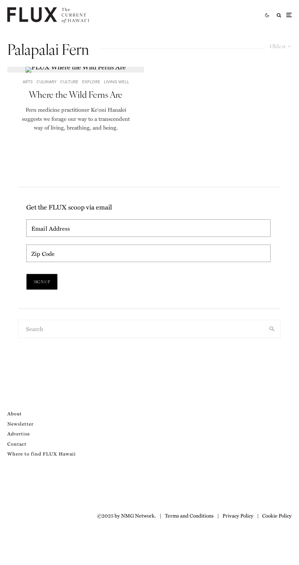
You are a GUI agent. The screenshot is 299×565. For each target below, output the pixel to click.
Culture (69, 81)
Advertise (18, 433)
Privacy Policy (237, 515)
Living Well (116, 81)
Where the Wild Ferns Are (76, 94)
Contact (17, 443)
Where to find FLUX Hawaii (41, 453)
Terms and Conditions (189, 515)
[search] (272, 329)
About (14, 413)
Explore (91, 81)
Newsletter (20, 423)
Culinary (46, 81)
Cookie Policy (277, 515)
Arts (28, 81)
